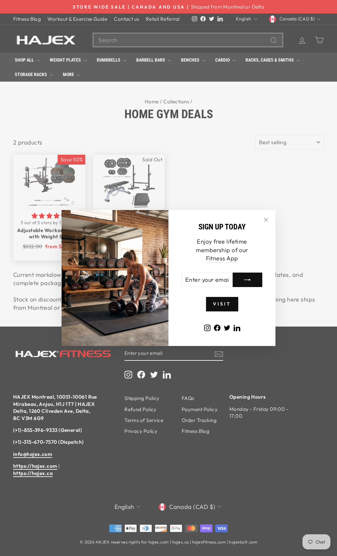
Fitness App (222, 258)
